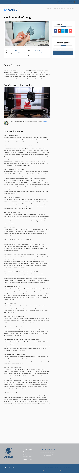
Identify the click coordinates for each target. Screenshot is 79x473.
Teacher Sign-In (62, 1)
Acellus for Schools (28, 449)
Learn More (44, 122)
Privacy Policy (49, 467)
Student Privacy (58, 467)
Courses (25, 454)
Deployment (70, 9)
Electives (8, 55)
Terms (65, 467)
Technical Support (27, 456)
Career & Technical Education (19, 53)
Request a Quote (27, 459)
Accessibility (71, 467)
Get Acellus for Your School (56, 9)
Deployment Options (28, 451)
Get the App (71, 1)
